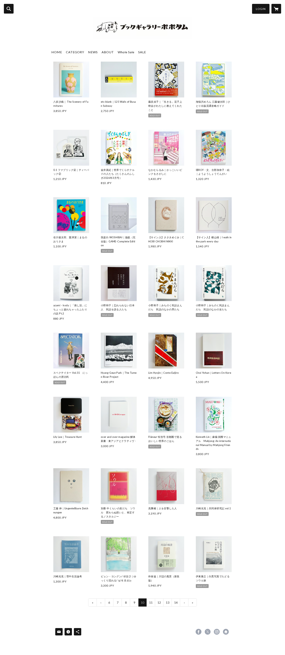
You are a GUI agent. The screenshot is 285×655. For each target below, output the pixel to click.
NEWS (93, 52)
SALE (142, 52)
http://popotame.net (226, 632)
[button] (260, 9)
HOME (56, 52)
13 (167, 602)
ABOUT (108, 52)
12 (159, 602)
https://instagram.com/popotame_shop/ (217, 632)
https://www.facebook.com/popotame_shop (198, 632)
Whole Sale (126, 52)
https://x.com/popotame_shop (208, 632)
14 (176, 602)
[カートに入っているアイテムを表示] (276, 9)
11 (151, 602)
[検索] (9, 9)
